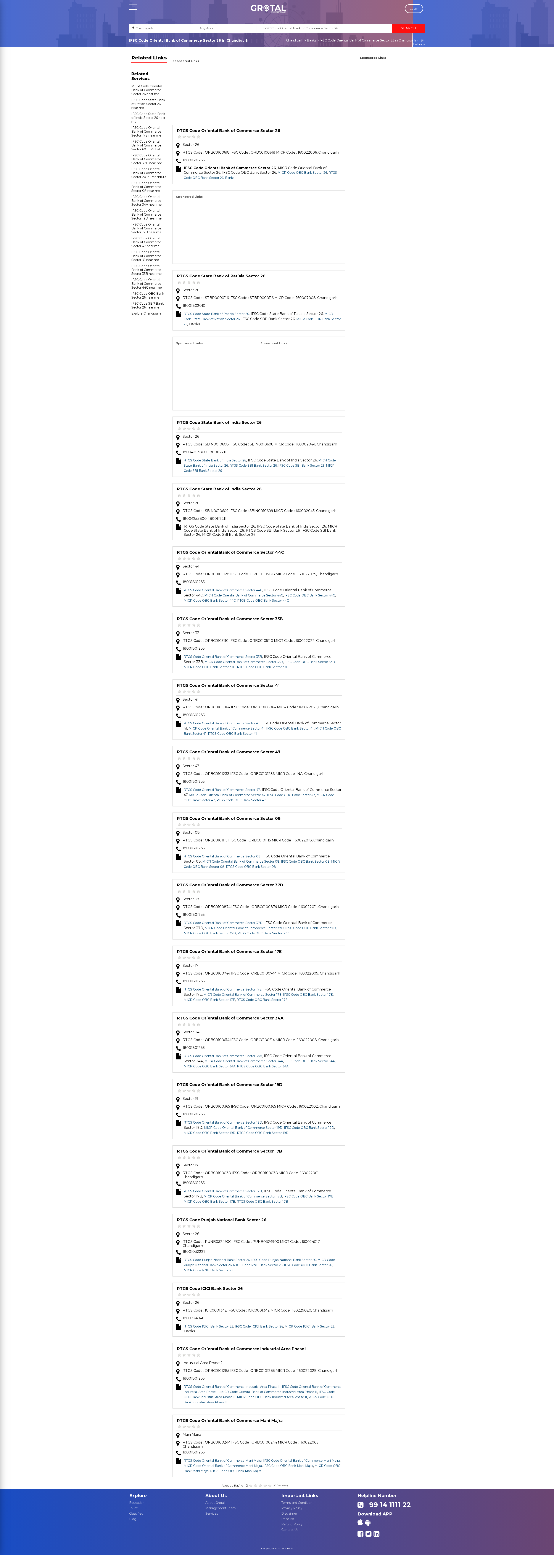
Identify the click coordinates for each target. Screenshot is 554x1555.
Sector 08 (191, 832)
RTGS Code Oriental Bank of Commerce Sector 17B (229, 1151)
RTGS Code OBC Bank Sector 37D (263, 933)
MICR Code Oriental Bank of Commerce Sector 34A (244, 1061)
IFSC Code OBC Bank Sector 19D (309, 1128)
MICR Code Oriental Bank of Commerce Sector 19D (243, 1128)
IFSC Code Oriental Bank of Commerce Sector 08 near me (146, 187)
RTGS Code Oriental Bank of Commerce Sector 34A (230, 1018)
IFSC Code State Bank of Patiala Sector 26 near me (148, 104)
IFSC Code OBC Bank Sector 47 (291, 795)
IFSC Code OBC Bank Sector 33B (310, 662)
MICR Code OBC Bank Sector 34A (209, 1066)
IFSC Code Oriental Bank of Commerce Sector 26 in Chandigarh (368, 40)
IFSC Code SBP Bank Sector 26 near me (147, 305)
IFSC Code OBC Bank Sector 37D (310, 928)
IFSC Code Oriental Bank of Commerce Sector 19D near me (146, 214)
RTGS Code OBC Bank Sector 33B (262, 667)
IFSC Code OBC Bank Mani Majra (288, 1466)
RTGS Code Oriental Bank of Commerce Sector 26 (228, 130)
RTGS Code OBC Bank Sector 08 (251, 867)
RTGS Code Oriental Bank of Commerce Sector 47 (228, 752)
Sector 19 (190, 1099)
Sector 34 (191, 1032)
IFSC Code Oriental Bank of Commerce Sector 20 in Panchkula (148, 173)
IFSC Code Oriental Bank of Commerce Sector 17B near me (146, 228)
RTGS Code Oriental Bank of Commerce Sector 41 (228, 685)
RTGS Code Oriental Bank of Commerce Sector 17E (229, 951)
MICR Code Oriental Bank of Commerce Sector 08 (240, 861)
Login (414, 9)
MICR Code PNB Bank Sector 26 (208, 1270)
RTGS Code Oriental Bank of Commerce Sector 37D (230, 885)
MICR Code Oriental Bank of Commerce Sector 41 (227, 728)
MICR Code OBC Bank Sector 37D (210, 933)
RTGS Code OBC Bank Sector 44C (263, 601)
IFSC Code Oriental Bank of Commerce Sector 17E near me (146, 131)
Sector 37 (191, 899)
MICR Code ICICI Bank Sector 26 (309, 1326)
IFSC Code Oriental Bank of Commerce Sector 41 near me (146, 256)
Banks (311, 40)
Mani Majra (192, 1435)
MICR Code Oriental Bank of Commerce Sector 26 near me (146, 90)
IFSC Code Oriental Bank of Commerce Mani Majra (301, 1461)
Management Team (220, 1508)
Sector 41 (190, 699)
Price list (287, 1519)
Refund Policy (292, 1524)
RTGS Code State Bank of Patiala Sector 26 (221, 276)
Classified (136, 1513)
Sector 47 (191, 766)
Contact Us (289, 1530)
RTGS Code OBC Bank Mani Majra (235, 1471)
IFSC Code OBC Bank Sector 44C (310, 595)
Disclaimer (289, 1513)
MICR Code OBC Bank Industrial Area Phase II (272, 1397)
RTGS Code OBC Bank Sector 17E (262, 1000)
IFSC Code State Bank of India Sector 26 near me (148, 118)
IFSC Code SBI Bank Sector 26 (301, 465)
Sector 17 (190, 966)
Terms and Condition (296, 1503)
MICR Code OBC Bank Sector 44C (210, 601)
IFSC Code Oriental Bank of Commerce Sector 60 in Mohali (146, 145)
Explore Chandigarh (146, 313)
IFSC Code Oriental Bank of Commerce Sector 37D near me (146, 159)
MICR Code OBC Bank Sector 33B (209, 667)
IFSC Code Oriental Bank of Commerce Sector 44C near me (146, 283)
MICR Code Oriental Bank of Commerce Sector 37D (244, 928)
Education (137, 1503)
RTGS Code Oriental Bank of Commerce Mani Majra (230, 1420)
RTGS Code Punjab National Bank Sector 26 (221, 1220)
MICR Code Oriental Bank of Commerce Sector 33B (244, 662)
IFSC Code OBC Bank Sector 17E (308, 995)
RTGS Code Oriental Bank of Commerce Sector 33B (230, 619)
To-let (133, 1508)
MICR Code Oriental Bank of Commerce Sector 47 (227, 795)
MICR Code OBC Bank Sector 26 (302, 173)
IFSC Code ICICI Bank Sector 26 (259, 1326)
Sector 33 (191, 633)
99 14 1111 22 (388, 1505)
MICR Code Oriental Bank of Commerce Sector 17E (242, 995)
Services (211, 1513)
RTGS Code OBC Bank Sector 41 (232, 734)
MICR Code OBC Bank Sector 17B (209, 1202)
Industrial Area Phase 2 (203, 1363)
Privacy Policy (291, 1508)
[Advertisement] (258, 94)
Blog (132, 1519)
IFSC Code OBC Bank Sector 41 (290, 728)
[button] (268, 9)
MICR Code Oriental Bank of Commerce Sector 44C (243, 595)
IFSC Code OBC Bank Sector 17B (308, 1196)
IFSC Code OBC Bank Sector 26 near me (147, 295)
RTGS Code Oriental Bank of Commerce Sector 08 (228, 818)
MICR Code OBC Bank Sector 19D (209, 1133)
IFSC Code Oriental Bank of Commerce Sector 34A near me (146, 201)
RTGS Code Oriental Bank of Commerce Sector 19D (229, 1084)
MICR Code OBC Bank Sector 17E (209, 1000)
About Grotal (215, 1503)
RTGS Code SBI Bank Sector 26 (253, 465)
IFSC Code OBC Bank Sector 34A (310, 1061)
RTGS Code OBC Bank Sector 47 (241, 800)
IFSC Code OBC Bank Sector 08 (305, 861)
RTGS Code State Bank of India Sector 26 (219, 422)
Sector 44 (191, 566)
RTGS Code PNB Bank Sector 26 (257, 1265)
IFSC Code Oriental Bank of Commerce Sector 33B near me (146, 270)
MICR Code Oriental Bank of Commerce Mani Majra (223, 1466)
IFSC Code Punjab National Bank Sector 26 (283, 1260)
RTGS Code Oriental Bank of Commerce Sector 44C (230, 552)
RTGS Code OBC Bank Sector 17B (262, 1202)
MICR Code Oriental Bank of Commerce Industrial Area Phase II (268, 1392)
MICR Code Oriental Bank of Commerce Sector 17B (243, 1196)
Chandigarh (294, 40)
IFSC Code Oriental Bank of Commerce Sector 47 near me (146, 242)
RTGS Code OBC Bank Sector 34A (262, 1066)
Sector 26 (191, 145)
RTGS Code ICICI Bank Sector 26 (210, 1288)
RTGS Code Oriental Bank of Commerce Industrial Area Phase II (242, 1349)
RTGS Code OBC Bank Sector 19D (262, 1133)
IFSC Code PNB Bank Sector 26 (308, 1265)
